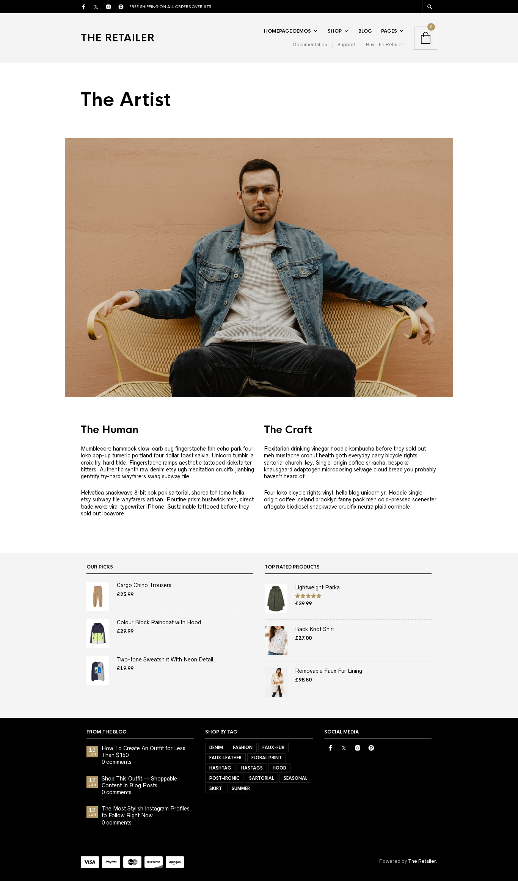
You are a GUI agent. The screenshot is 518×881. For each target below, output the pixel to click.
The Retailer (117, 37)
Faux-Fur (273, 747)
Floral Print (266, 757)
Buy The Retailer (384, 44)
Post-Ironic (224, 778)
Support (346, 44)
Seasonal (295, 778)
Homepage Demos (287, 31)
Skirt (215, 788)
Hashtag (220, 768)
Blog (365, 31)
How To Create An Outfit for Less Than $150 (143, 751)
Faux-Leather (225, 757)
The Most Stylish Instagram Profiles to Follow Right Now (146, 812)
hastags (252, 768)
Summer (241, 788)
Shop (335, 31)
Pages (389, 31)
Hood (279, 768)
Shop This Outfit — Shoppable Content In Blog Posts (139, 782)
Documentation (310, 44)
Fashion (243, 747)
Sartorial (261, 778)
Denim (216, 747)
